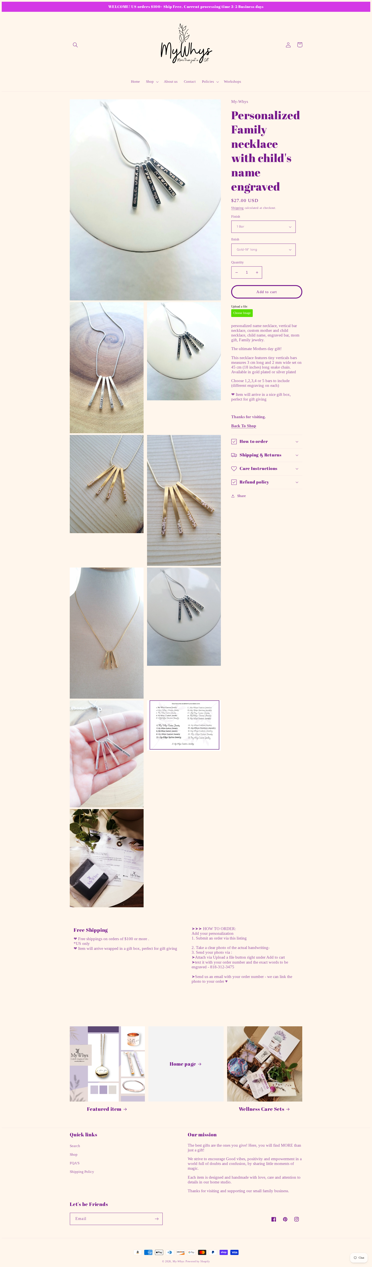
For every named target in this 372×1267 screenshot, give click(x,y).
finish (235, 239)
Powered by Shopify (198, 1261)
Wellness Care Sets (261, 1109)
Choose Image (242, 313)
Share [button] (241, 496)
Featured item (104, 1109)
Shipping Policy (82, 1172)
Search (75, 1146)
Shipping (237, 208)
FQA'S (74, 1163)
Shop (74, 1154)
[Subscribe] (156, 1219)
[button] (75, 44)
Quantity (237, 262)
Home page (183, 1064)
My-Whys (178, 1261)
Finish (235, 216)
